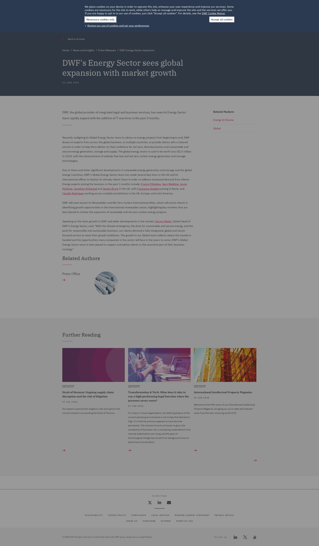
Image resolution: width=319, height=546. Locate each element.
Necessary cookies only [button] (100, 19)
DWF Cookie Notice (213, 13)
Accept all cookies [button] (222, 19)
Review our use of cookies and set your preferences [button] (118, 25)
